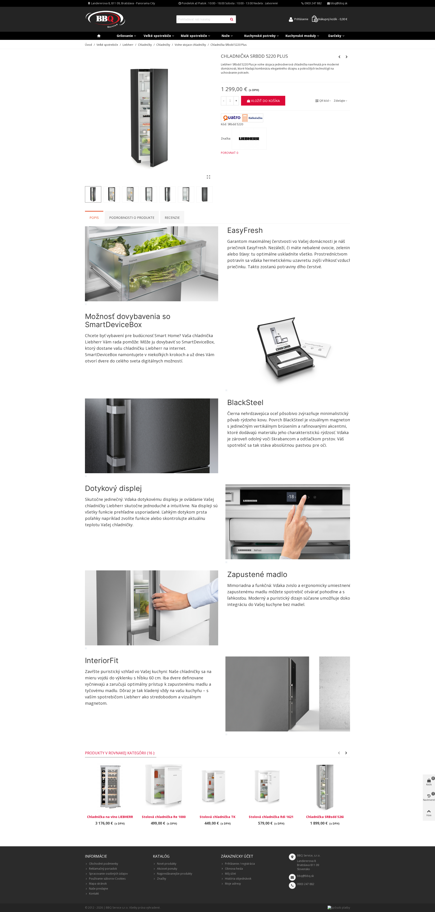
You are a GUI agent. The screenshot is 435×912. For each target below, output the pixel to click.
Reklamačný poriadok (103, 869)
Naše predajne (98, 888)
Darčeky (334, 36)
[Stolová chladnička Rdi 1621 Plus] (271, 787)
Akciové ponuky (167, 869)
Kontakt (94, 893)
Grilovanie (125, 36)
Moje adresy (233, 883)
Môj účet (230, 874)
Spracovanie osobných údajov (108, 874)
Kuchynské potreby (260, 36)
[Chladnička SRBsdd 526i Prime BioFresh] (346, 56)
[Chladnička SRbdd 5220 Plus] (208, 177)
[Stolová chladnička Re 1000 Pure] (164, 787)
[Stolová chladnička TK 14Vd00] (217, 787)
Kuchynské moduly (300, 36)
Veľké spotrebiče (157, 36)
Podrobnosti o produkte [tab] (131, 217)
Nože (226, 36)
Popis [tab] (94, 217)
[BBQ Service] (105, 19)
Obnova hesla (234, 869)
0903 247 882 (305, 884)
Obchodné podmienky (103, 864)
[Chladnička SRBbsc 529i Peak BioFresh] (339, 56)
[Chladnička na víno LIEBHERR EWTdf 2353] (110, 787)
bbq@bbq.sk (305, 876)
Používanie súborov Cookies (107, 879)
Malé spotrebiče (194, 36)
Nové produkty (166, 864)
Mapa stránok (98, 883)
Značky (161, 879)
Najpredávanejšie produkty (174, 874)
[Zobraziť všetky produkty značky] (249, 139)
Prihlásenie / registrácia (240, 864)
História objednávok (238, 879)
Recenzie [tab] (172, 217)
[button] (339, 753)
